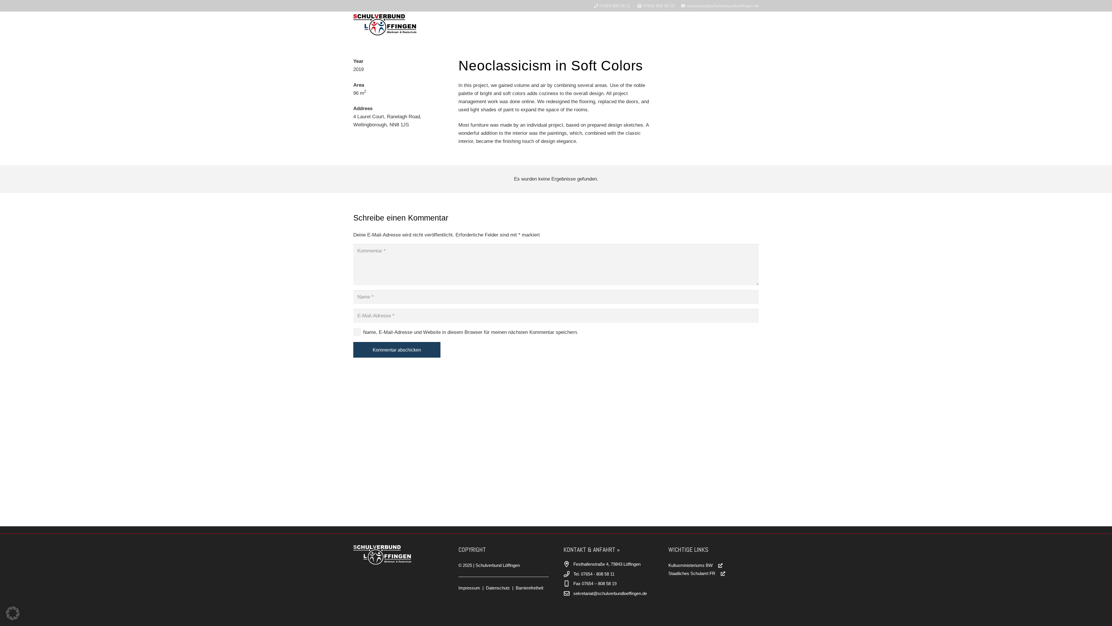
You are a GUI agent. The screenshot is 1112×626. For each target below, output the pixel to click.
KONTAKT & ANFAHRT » (592, 549)
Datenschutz (498, 587)
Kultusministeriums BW (690, 565)
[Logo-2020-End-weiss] (394, 555)
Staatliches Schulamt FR (691, 573)
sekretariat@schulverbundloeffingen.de (610, 593)
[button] (558, 25)
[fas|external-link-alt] (718, 565)
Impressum (469, 587)
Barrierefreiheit (529, 587)
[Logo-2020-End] (384, 24)
